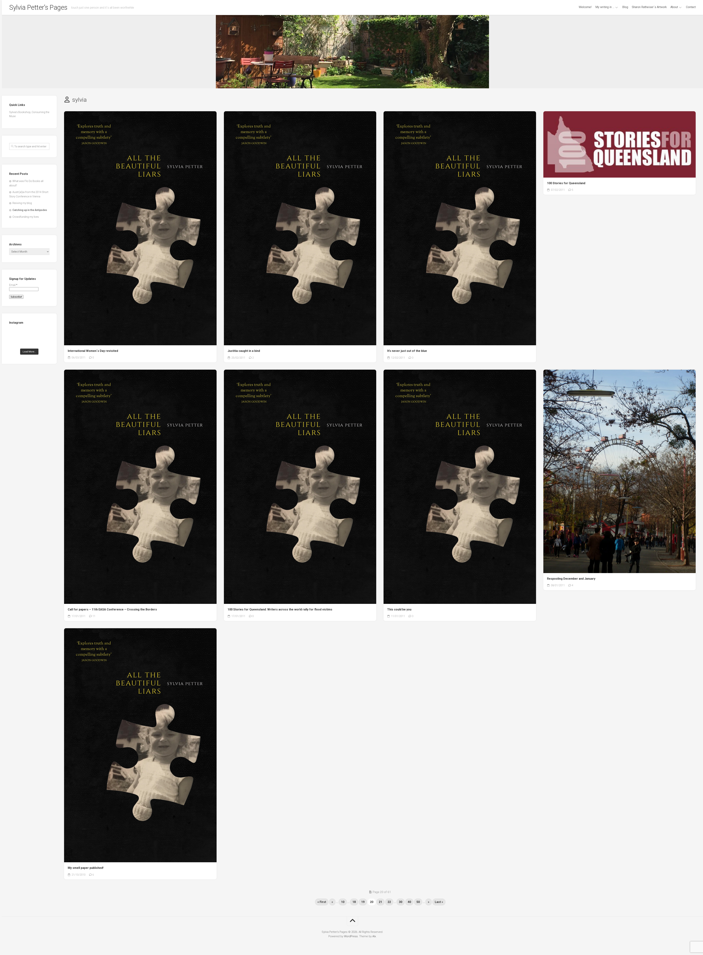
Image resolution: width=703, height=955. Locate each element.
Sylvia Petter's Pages (38, 7)
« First (321, 902)
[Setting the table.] (43, 341)
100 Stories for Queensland (566, 183)
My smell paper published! (85, 868)
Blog (625, 7)
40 (409, 902)
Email (13, 285)
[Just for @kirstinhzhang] (29, 341)
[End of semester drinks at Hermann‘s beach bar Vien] (43, 333)
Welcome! (585, 7)
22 (389, 902)
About (674, 7)
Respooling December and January (571, 578)
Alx (374, 936)
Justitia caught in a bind (244, 351)
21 (380, 902)
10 (342, 902)
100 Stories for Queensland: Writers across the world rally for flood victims (280, 609)
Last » (439, 902)
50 (418, 902)
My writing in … (604, 7)
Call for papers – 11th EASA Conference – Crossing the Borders (112, 609)
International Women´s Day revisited (93, 351)
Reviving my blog (22, 203)
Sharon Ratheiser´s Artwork (649, 7)
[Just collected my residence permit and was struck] (15, 333)
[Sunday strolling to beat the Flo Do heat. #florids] (29, 333)
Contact (691, 7)
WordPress (351, 936)
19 (362, 902)
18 (354, 902)
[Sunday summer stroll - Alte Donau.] (15, 341)
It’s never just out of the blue (407, 351)
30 (400, 902)
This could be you (399, 609)
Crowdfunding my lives (25, 216)
